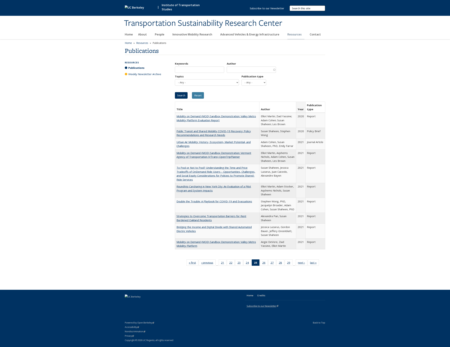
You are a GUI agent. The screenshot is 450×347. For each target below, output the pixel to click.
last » (314, 263)
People (160, 34)
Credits (261, 295)
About (142, 34)
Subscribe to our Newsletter (267, 8)
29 (289, 263)
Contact (315, 34)
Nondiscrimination (135, 331)
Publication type (252, 76)
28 (281, 263)
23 (240, 263)
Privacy (129, 335)
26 (265, 263)
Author (231, 63)
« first (193, 263)
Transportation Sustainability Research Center (203, 23)
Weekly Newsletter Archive (144, 74)
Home (129, 34)
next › (302, 263)
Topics (179, 76)
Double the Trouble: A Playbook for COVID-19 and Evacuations (214, 201)
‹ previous (208, 263)
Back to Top (319, 322)
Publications (136, 68)
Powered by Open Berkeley (139, 322)
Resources (294, 34)
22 (232, 263)
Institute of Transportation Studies (181, 7)
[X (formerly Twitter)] (128, 302)
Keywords (181, 63)
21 (223, 263)
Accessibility (132, 327)
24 (248, 263)
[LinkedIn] (134, 302)
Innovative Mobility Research (192, 34)
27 (273, 263)
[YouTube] (141, 302)
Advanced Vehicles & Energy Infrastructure (250, 34)
